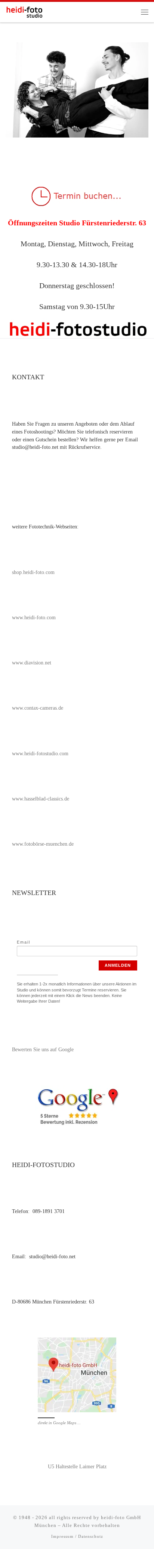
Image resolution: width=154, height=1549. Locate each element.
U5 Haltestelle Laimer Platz (77, 1466)
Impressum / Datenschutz (77, 1536)
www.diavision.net (31, 663)
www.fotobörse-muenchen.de (43, 844)
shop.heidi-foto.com (33, 572)
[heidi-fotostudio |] (24, 10)
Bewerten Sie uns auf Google (43, 1049)
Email (23, 942)
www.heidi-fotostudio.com (40, 753)
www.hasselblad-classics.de (40, 799)
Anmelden (118, 965)
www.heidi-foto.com (34, 617)
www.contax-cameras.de (37, 708)
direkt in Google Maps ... (59, 1422)
